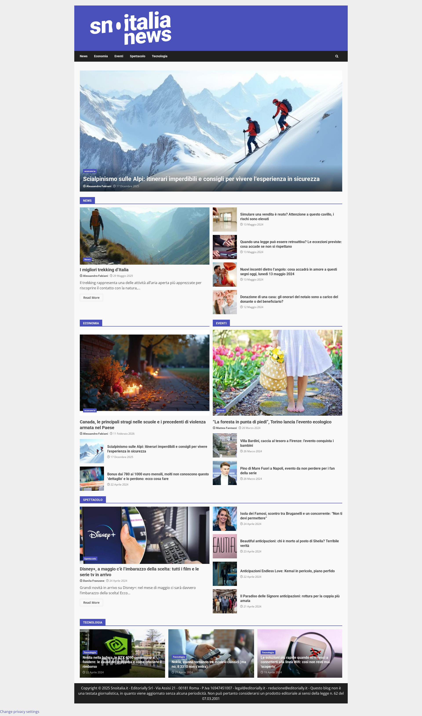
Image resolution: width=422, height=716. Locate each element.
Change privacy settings (19, 711)
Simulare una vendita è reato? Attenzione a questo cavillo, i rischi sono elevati (225, 219)
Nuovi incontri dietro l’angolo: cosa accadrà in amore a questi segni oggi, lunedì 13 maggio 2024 (225, 274)
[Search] (336, 56)
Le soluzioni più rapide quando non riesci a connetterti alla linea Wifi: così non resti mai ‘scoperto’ (295, 662)
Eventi (119, 56)
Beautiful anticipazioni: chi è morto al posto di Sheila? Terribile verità (225, 546)
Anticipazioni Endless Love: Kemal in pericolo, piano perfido (225, 574)
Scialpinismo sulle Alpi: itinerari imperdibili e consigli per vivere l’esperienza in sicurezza (211, 131)
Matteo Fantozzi (226, 428)
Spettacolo (137, 56)
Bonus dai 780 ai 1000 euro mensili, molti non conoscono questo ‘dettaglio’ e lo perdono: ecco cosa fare (92, 479)
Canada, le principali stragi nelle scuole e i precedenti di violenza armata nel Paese (144, 373)
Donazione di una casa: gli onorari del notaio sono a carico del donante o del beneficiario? (225, 302)
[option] (211, 131)
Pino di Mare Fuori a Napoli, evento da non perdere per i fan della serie (225, 473)
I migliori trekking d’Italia (144, 236)
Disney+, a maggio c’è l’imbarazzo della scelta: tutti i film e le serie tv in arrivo (144, 535)
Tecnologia (159, 56)
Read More (91, 297)
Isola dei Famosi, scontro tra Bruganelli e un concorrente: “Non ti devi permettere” (225, 519)
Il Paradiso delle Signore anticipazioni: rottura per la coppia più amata (225, 601)
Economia (101, 56)
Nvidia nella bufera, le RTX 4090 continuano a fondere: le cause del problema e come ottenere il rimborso (122, 662)
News (83, 56)
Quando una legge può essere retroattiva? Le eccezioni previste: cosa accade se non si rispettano (225, 247)
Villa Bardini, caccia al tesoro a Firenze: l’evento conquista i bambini (225, 445)
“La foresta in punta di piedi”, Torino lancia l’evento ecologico (277, 373)
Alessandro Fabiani (98, 186)
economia (89, 171)
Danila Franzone (93, 581)
